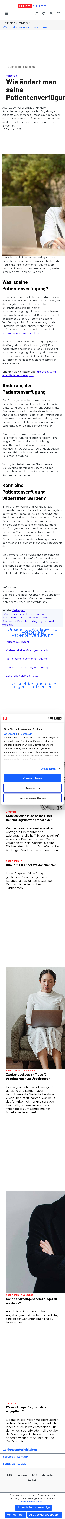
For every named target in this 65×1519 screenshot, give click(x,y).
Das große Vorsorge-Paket (22, 675)
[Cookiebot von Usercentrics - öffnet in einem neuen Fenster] (48, 718)
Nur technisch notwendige (33, 1507)
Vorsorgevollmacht (17, 641)
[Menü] (6, 14)
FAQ (9, 1475)
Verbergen (18, 610)
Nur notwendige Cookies (33, 798)
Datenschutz (10, 733)
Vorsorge (11, 75)
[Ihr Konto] (51, 14)
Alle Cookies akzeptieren (44, 1514)
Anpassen (31, 788)
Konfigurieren (15, 1514)
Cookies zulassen (32, 778)
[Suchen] (36, 14)
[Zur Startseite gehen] (32, 6)
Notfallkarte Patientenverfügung (26, 658)
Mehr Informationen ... (32, 1501)
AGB (34, 1475)
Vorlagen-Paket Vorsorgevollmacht (27, 650)
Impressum (26, 733)
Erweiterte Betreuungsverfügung (27, 667)
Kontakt (32, 1480)
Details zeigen (48, 768)
